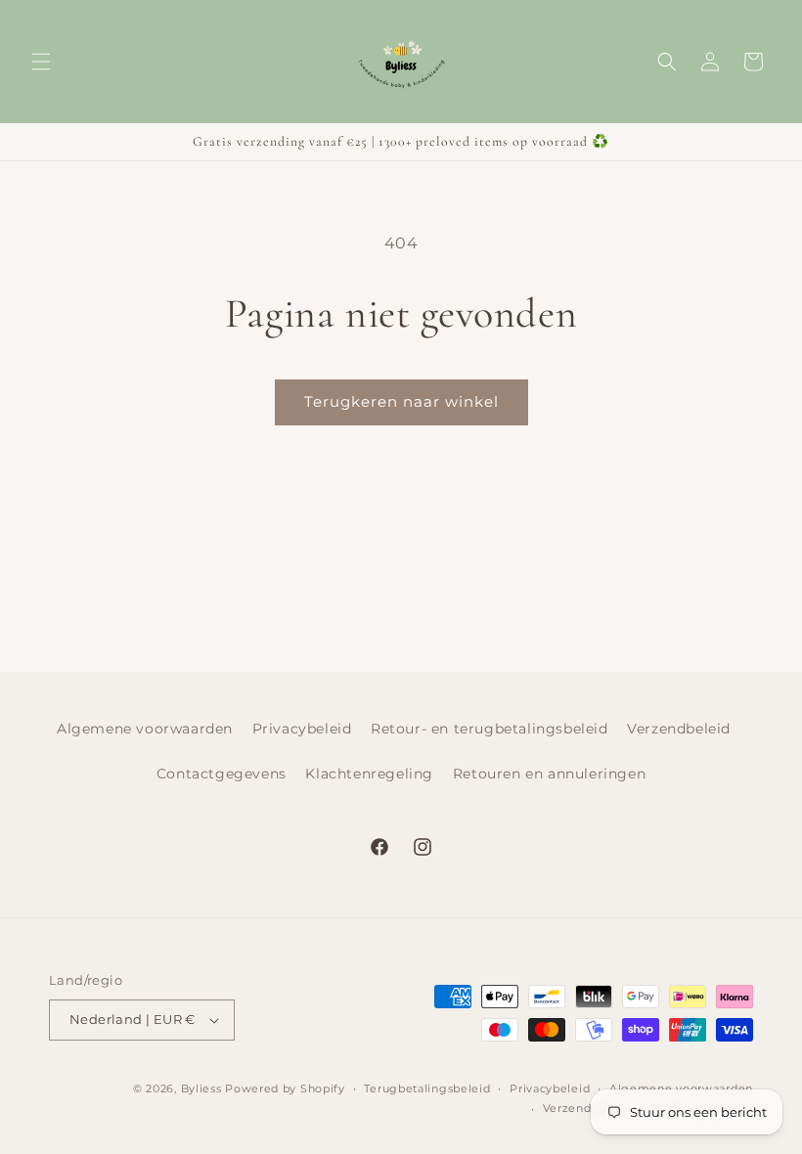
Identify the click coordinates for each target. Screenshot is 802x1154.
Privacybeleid (302, 728)
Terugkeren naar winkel (401, 401)
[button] (41, 61)
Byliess (201, 1088)
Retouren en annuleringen (549, 773)
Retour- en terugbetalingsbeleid (489, 728)
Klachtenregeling (369, 773)
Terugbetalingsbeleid (427, 1088)
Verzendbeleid (679, 728)
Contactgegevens (221, 773)
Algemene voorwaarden (145, 728)
